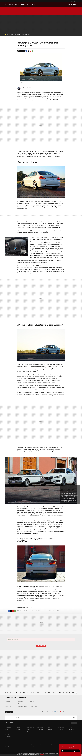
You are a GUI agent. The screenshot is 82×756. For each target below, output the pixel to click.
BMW (24, 610)
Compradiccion (60, 732)
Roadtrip (28, 610)
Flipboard (30, 51)
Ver (41, 645)
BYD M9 (38, 692)
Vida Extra (18, 731)
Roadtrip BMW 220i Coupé (37, 610)
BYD (6, 709)
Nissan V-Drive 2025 (31, 692)
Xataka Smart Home (9, 734)
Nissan (31, 703)
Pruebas (17, 4)
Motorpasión (50, 729)
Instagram (69, 4)
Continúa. (27, 604)
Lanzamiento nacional (22, 706)
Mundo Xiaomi (8, 736)
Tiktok (76, 4)
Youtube (74, 4)
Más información (42, 754)
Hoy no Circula (17, 34)
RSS (58, 711)
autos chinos (8, 706)
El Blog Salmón (71, 729)
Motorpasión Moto (51, 731)
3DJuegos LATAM (19, 744)
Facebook (67, 4)
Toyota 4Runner (55, 692)
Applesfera (7, 732)
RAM (29, 34)
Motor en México (57, 610)
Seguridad (8, 701)
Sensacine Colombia (30, 746)
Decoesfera (60, 731)
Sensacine (28, 729)
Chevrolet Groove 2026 (46, 692)
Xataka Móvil (8, 731)
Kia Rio (31, 709)
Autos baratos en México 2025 (19, 692)
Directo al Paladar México (40, 745)
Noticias (11, 4)
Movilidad (32, 4)
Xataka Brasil (8, 746)
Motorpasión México (51, 744)
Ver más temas (9, 712)
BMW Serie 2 (48, 610)
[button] (26, 88)
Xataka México (8, 744)
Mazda (19, 703)
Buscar (74, 718)
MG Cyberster (62, 692)
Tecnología (20, 701)
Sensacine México (30, 744)
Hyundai (7, 703)
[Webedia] (74, 1)
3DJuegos (18, 729)
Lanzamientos (24, 4)
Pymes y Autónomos (72, 731)
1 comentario (21, 50)
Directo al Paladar (40, 729)
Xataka (7, 729)
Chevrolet (32, 701)
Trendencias (60, 729)
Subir (73, 723)
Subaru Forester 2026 (70, 692)
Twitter (71, 4)
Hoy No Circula (33, 706)
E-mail (32, 51)
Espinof (28, 731)
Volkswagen (24, 34)
